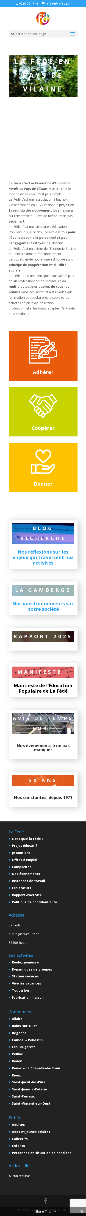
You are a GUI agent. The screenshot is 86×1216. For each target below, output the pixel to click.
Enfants (18, 1145)
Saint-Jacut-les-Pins (28, 1082)
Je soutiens (21, 852)
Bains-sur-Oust (24, 1026)
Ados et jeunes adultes (31, 1132)
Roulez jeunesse (25, 962)
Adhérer (43, 371)
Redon (17, 1061)
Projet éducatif (24, 845)
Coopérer (43, 427)
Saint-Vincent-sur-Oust (31, 1103)
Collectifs (20, 1139)
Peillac (17, 1054)
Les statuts (21, 888)
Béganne (19, 1033)
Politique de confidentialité (34, 902)
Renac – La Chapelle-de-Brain (36, 1068)
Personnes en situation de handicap (42, 1153)
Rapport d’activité (27, 895)
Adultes (18, 1124)
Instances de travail (28, 881)
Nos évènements (26, 874)
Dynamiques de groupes (32, 969)
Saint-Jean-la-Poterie (29, 1089)
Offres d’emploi (24, 860)
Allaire (17, 1019)
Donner (43, 483)
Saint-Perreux (23, 1096)
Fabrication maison (28, 997)
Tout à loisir (22, 990)
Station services (25, 976)
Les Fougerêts (24, 1047)
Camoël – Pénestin (27, 1040)
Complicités (21, 867)
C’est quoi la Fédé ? (27, 839)
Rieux (16, 1075)
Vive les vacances (26, 983)
